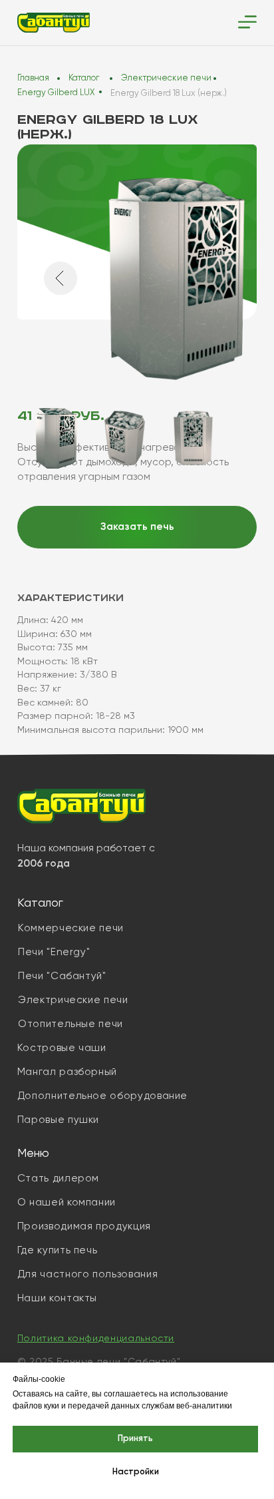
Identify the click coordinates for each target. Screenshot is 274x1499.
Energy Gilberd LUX (55, 93)
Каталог (83, 78)
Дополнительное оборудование (102, 1096)
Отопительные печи (70, 1024)
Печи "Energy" (54, 952)
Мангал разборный (67, 1072)
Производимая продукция (84, 1226)
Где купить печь (57, 1250)
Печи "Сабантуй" (62, 976)
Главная (33, 78)
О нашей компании (66, 1202)
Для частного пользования (87, 1274)
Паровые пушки (58, 1120)
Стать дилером (58, 1178)
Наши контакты (57, 1298)
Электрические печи (166, 78)
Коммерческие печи (71, 928)
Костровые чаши (61, 1048)
